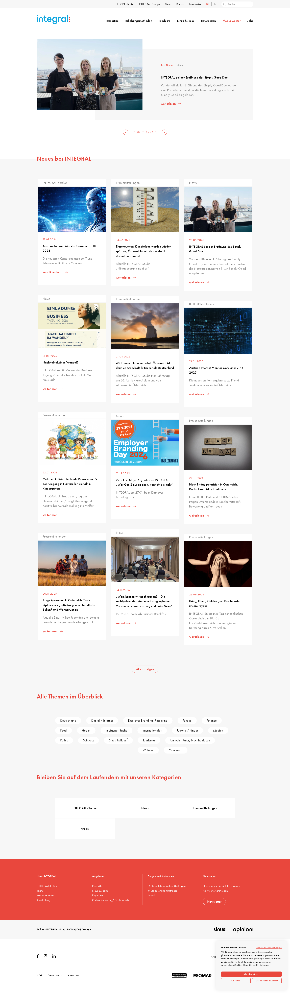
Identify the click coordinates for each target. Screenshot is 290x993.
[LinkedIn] (54, 957)
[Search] (224, 5)
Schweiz (88, 740)
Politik (64, 740)
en (214, 4)
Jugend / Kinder (187, 730)
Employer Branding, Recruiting (147, 720)
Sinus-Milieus (185, 21)
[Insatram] (45, 957)
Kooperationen (45, 895)
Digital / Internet (102, 720)
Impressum (73, 975)
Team (40, 890)
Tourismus (149, 740)
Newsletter (195, 4)
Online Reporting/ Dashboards (110, 900)
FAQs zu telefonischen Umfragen (167, 886)
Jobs (250, 21)
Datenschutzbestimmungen (269, 947)
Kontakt (180, 4)
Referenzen (208, 21)
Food (63, 730)
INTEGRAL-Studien (85, 808)
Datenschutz (54, 975)
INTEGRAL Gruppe (149, 4)
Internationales (152, 730)
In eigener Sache (116, 730)
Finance (212, 720)
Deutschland (68, 720)
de (208, 4)
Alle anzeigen (145, 669)
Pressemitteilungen (205, 808)
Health (86, 730)
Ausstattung (43, 900)
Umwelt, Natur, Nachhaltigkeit (190, 740)
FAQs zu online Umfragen (163, 890)
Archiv (85, 829)
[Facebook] (37, 957)
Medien (218, 730)
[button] (125, 132)
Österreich (175, 750)
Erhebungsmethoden (138, 21)
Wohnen (148, 750)
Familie (187, 720)
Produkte (164, 21)
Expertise (112, 21)
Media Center (232, 21)
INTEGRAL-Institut (124, 4)
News (168, 4)
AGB (39, 975)
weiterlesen (168, 103)
